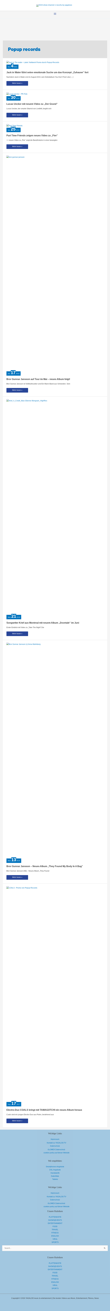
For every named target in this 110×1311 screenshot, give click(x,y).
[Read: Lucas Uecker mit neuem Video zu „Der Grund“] (16, 94)
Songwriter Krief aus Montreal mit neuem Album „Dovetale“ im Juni (42, 622)
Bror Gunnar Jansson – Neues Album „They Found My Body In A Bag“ (44, 866)
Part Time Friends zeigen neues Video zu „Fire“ (32, 135)
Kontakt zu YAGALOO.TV (56, 1143)
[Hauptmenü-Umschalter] (55, 14)
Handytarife (55, 1173)
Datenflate (55, 1176)
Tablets (55, 1179)
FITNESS (55, 1233)
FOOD (55, 1226)
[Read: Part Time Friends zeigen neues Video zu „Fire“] (14, 126)
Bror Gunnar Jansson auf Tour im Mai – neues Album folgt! (38, 379)
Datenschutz (55, 1146)
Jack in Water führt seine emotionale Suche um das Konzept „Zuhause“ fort (47, 72)
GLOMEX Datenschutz (56, 1150)
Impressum (55, 1139)
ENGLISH (55, 1236)
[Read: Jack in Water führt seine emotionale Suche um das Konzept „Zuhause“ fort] (32, 62)
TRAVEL (55, 1230)
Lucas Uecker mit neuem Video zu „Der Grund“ (32, 104)
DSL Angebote (55, 1170)
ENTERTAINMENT (55, 1223)
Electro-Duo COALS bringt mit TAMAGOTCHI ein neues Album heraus (44, 1110)
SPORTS (55, 1242)
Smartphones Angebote (55, 1167)
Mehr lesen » (17, 84)
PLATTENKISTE (55, 1217)
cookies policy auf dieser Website (56, 1153)
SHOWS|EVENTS (55, 1220)
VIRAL (55, 1239)
